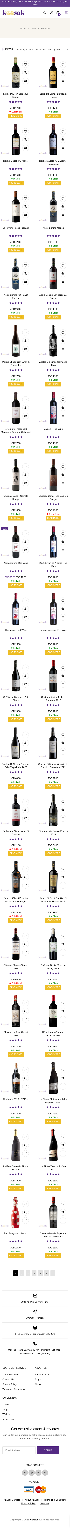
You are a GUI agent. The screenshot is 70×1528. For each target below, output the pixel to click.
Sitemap (44, 1503)
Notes (38, 1384)
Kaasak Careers (12, 1499)
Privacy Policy (9, 1384)
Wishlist (6, 1414)
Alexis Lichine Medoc (53, 227)
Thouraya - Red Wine (16, 630)
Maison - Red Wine (53, 429)
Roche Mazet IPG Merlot (15, 160)
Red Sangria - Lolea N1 (16, 1233)
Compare (25, 81)
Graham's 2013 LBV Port (15, 1099)
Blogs (38, 1379)
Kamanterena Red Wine (16, 563)
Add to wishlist (25, 64)
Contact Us (8, 1379)
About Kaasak (42, 1374)
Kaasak (34, 1519)
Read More (16, 116)
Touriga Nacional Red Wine (53, 630)
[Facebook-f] (25, 1473)
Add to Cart (53, 116)
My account (8, 1419)
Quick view (25, 72)
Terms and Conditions (13, 1389)
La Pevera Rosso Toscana (16, 227)
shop (4, 1409)
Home (23, 28)
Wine (33, 28)
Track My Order (10, 1374)
